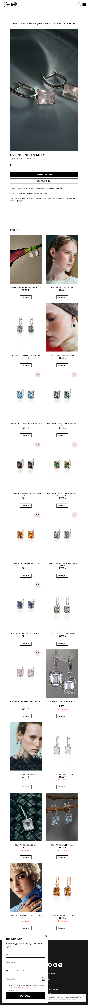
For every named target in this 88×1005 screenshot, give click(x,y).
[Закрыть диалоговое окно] (46, 936)
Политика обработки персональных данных (48, 990)
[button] (44, 180)
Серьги (23, 23)
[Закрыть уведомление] (84, 996)
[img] (50, 965)
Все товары (14, 23)
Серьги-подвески (35, 23)
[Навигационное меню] (84, 4)
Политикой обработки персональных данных (23, 987)
